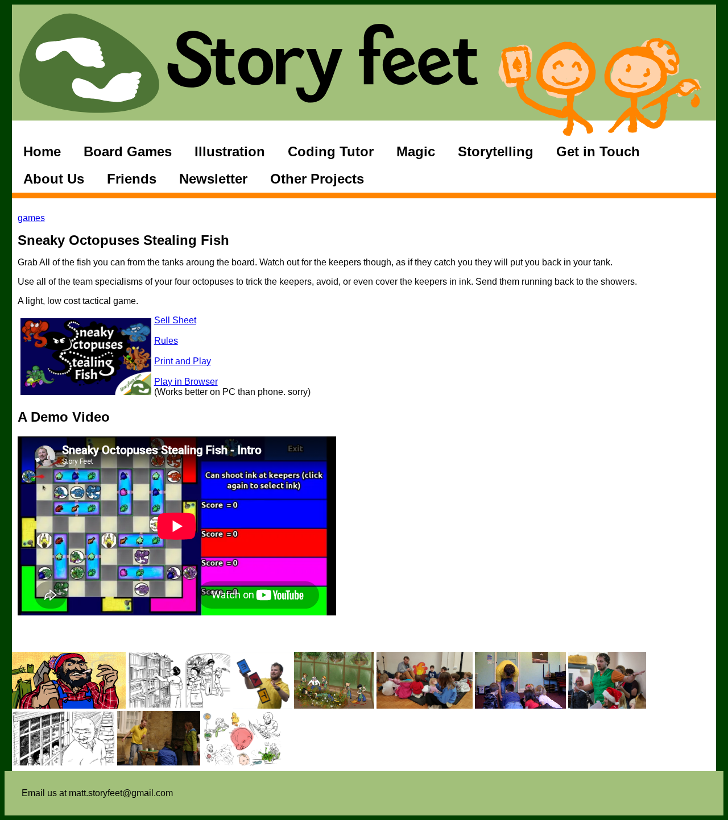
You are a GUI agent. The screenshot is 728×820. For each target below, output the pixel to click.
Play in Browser (186, 381)
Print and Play (182, 361)
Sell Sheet (175, 320)
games (31, 218)
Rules (166, 341)
